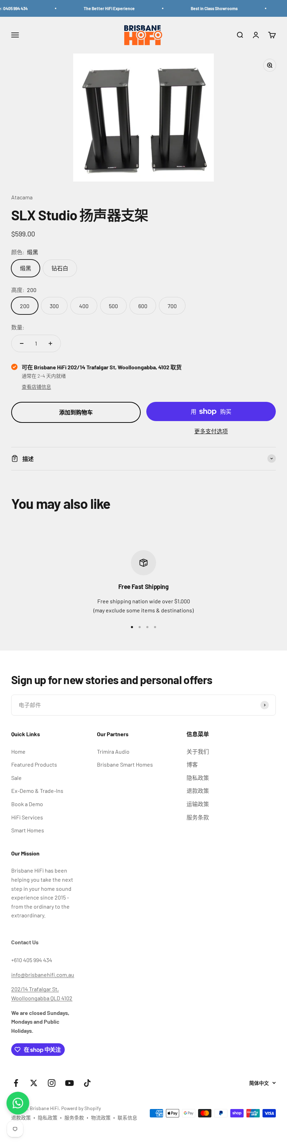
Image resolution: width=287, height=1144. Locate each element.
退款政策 (198, 790)
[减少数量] (22, 343)
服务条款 (198, 817)
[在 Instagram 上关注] (51, 1083)
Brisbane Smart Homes (125, 764)
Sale (16, 777)
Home (18, 751)
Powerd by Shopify (81, 1108)
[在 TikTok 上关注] (87, 1083)
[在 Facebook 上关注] (16, 1083)
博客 (192, 764)
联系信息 (127, 1118)
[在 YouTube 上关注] (69, 1083)
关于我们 (198, 751)
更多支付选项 (211, 431)
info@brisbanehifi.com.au (42, 974)
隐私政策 (198, 777)
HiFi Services (27, 817)
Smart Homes (27, 830)
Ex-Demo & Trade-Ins (37, 790)
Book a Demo (27, 804)
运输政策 (198, 804)
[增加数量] (50, 343)
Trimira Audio (113, 751)
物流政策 (101, 1118)
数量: (17, 327)
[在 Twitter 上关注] (33, 1083)
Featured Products (34, 764)
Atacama (22, 197)
